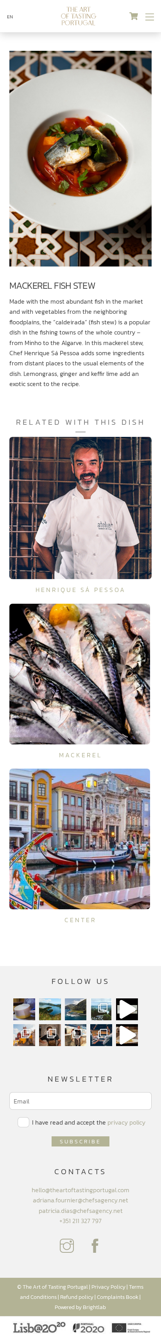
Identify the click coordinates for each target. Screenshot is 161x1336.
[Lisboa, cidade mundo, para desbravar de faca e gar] (101, 1035)
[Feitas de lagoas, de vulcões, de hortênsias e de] (101, 1009)
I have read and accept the (87, 1122)
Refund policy (76, 1297)
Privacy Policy (108, 1287)
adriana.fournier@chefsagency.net (80, 1200)
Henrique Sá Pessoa (81, 589)
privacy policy (126, 1122)
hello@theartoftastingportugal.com (80, 1190)
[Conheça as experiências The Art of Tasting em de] (24, 1035)
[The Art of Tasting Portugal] (78, 23)
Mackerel (80, 755)
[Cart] (133, 16)
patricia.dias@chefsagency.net (81, 1210)
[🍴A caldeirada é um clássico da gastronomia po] (127, 1035)
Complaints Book (117, 1297)
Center (80, 920)
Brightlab (94, 1307)
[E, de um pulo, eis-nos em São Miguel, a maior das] (50, 1009)
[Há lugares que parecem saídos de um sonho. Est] (76, 1009)
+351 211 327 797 (80, 1220)
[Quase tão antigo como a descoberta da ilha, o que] (24, 1009)
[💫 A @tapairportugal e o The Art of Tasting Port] (127, 1009)
